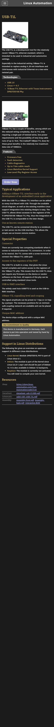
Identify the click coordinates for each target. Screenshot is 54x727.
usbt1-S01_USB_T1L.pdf (26, 396)
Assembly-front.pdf (25, 400)
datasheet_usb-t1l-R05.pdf (28, 393)
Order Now (10, 182)
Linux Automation (37, 3)
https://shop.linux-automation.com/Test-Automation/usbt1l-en (26, 387)
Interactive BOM (32, 403)
